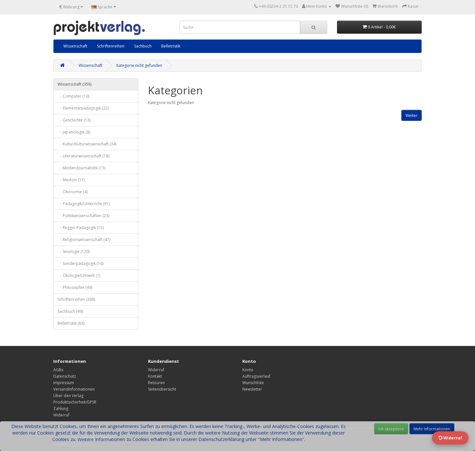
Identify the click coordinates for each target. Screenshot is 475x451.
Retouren (156, 382)
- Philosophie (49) (75, 287)
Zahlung (60, 408)
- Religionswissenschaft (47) (84, 239)
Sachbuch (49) (70, 311)
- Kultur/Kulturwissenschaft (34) (87, 144)
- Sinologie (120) (74, 251)
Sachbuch (143, 46)
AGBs (58, 369)
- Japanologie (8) (74, 132)
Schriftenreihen (110, 46)
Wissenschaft (75, 46)
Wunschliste (253, 382)
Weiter (411, 115)
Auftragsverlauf (256, 376)
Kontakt (155, 376)
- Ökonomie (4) (73, 191)
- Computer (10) (73, 96)
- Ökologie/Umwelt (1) (79, 275)
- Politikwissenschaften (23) (83, 215)
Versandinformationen (74, 389)
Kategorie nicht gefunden (139, 65)
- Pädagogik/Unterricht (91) (84, 203)
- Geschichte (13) (74, 120)
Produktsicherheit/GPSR (74, 402)
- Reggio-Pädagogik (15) (81, 227)
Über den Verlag (68, 395)
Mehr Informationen (432, 429)
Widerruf (61, 415)
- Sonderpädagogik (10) (80, 263)
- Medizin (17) (71, 180)
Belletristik (170, 46)
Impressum (63, 382)
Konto (247, 369)
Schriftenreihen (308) (76, 299)
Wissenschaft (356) (74, 84)
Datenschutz (64, 376)
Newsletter (252, 389)
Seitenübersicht (162, 389)
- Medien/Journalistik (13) (81, 168)
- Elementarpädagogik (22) (83, 108)
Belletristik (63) (71, 323)
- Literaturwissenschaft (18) (83, 156)
